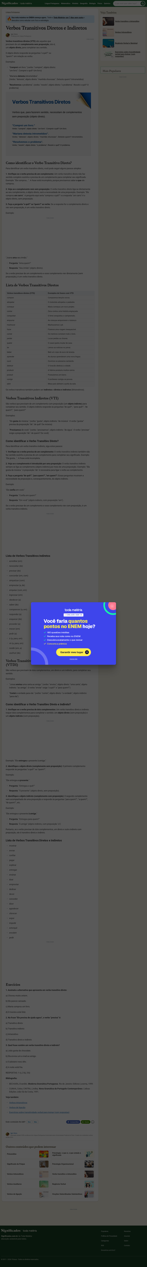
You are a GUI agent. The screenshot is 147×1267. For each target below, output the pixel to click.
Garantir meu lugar (71, 652)
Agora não (73, 659)
